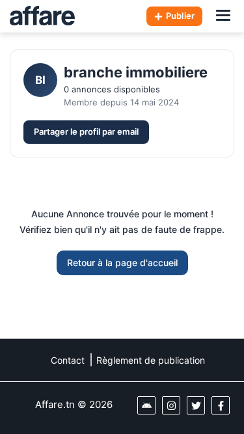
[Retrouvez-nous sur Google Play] (146, 405)
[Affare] (42, 16)
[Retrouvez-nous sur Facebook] (220, 405)
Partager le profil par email (86, 131)
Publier (180, 15)
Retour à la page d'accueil (122, 262)
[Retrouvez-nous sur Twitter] (196, 405)
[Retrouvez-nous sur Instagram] (171, 405)
